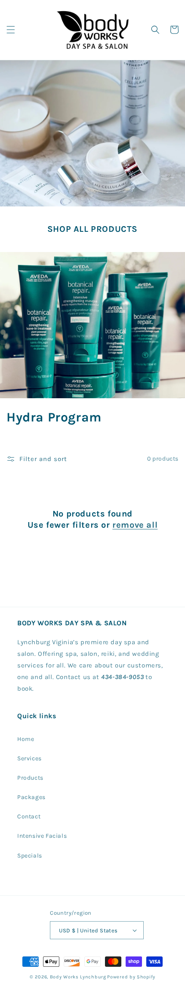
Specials (29, 855)
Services (29, 758)
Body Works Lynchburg (78, 977)
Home (25, 739)
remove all (134, 525)
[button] (10, 29)
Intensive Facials (42, 835)
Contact (28, 816)
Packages (31, 797)
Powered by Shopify (131, 977)
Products (30, 777)
